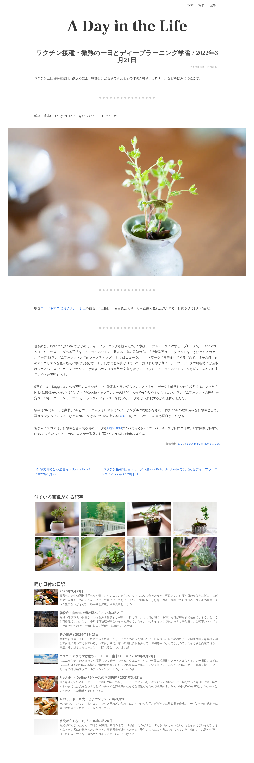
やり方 (124, 416)
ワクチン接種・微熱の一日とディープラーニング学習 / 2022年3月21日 (127, 56)
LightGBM (114, 428)
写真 (201, 5)
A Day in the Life (127, 26)
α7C (180, 443)
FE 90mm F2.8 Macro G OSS (202, 443)
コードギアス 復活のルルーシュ (63, 308)
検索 (190, 5)
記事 (213, 5)
